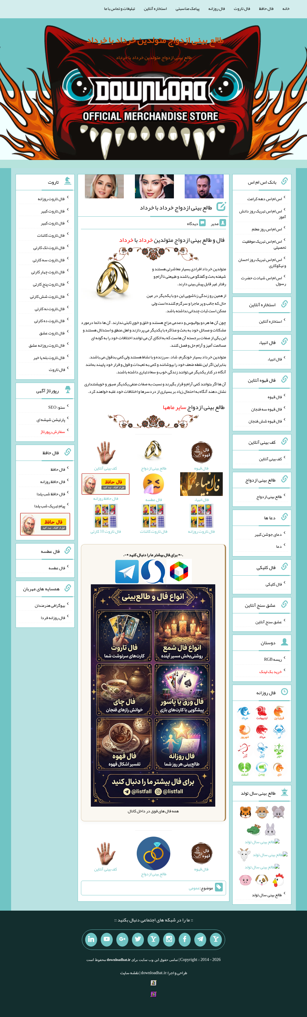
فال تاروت (242, 8)
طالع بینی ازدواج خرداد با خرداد (176, 207)
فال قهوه (275, 397)
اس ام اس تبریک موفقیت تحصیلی (264, 244)
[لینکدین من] (91, 940)
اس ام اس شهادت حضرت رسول (263, 280)
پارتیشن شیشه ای (51, 419)
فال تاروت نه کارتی (50, 308)
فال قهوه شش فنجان (265, 421)
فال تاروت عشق (52, 333)
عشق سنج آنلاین (268, 621)
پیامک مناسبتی (187, 8)
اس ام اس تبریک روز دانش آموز (262, 213)
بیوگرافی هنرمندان (50, 605)
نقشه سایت (129, 972)
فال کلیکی (274, 584)
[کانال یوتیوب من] (107, 940)
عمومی (194, 888)
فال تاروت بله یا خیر (49, 357)
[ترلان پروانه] (154, 187)
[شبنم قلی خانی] (104, 187)
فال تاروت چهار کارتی (48, 272)
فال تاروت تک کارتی (49, 247)
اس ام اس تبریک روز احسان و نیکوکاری (262, 262)
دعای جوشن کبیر (268, 534)
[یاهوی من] (216, 940)
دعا (279, 546)
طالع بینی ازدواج (194, 407)
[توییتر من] (138, 940)
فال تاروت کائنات (51, 235)
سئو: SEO (56, 407)
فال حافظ (266, 8)
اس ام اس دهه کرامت (264, 198)
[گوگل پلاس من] (122, 940)
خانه (286, 8)
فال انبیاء (274, 359)
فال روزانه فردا (53, 617)
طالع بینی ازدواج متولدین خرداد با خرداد (155, 40)
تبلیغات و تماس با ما (119, 8)
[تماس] (153, 940)
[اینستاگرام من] (169, 940)
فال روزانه (216, 8)
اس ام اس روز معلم (267, 229)
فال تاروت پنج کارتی (49, 284)
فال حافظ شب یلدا (51, 493)
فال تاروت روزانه (51, 198)
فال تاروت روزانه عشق (47, 345)
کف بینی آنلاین (270, 459)
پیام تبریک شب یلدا (49, 506)
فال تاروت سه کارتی (49, 259)
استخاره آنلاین (155, 8)
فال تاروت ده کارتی (49, 320)
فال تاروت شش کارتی (47, 296)
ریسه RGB (273, 659)
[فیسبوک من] (185, 940)
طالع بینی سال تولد (267, 894)
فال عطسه (57, 567)
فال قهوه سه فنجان (266, 409)
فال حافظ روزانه (52, 481)
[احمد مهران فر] (204, 187)
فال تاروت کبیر (53, 210)
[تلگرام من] (200, 940)
